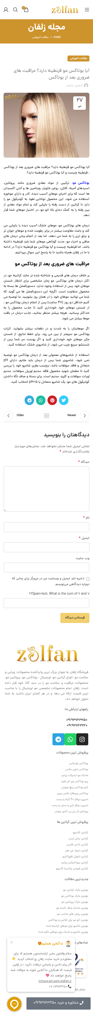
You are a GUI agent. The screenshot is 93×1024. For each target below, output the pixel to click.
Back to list (46, 415)
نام (86, 518)
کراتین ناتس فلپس (77, 845)
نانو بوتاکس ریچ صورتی (74, 787)
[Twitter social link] (63, 400)
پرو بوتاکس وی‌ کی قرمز (74, 781)
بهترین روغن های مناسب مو (72, 914)
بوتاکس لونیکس (78, 763)
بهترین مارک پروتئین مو (75, 902)
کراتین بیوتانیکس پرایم (75, 863)
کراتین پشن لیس (78, 839)
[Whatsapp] (70, 739)
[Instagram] (82, 739)
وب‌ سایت (82, 558)
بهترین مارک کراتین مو (75, 890)
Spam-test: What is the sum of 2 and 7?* (59, 594)
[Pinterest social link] (52, 400)
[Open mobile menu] (87, 9)
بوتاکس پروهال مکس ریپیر (72, 793)
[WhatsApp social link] (41, 400)
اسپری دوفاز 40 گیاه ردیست (72, 799)
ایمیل (84, 538)
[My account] (6, 9)
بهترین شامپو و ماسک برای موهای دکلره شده (63, 932)
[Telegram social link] (29, 400)
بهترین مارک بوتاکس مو (74, 896)
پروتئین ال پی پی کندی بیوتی (71, 811)
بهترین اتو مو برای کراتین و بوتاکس (68, 920)
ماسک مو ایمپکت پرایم (75, 775)
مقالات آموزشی (40, 37)
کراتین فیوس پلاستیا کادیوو (72, 869)
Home (57, 37)
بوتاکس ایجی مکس (76, 769)
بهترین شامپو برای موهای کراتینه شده (67, 926)
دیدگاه (83, 462)
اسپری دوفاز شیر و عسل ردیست (70, 805)
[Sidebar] (87, 1018)
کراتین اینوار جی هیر (76, 851)
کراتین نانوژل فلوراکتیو (75, 857)
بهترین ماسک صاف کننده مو (72, 908)
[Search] (15, 9)
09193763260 (77, 725)
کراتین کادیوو (80, 833)
